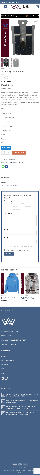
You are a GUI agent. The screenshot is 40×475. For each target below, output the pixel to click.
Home (3, 68)
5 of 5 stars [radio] (8, 209)
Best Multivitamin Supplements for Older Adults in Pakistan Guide (22, 401)
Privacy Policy (23, 467)
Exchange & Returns (7, 360)
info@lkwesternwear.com (9, 331)
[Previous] (4, 38)
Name (6, 229)
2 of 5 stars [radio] (17, 203)
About (3, 356)
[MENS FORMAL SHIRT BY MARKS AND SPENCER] (30, 283)
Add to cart (18, 153)
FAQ (2, 369)
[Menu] (5, 6)
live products (17, 162)
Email (6, 238)
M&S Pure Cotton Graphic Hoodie (8, 298)
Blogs (3, 373)
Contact (15, 467)
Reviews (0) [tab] (5, 177)
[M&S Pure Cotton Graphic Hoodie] (10, 283)
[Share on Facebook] (6, 166)
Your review (8, 213)
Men (8, 68)
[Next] (35, 38)
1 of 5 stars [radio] (7, 203)
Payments (4, 364)
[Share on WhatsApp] (3, 166)
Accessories (11, 162)
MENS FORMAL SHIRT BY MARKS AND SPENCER (28, 298)
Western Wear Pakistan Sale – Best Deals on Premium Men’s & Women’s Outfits (20, 413)
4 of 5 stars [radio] (21, 206)
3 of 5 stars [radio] (8, 206)
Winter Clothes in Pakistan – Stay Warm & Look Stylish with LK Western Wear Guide (21, 407)
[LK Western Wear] (20, 6)
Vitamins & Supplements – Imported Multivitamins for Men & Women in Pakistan (22, 395)
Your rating (8, 201)
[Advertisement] (20, 439)
